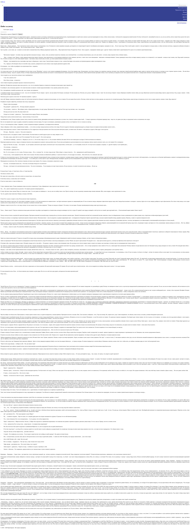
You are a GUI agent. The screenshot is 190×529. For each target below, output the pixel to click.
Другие (11, 29)
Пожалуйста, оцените (6, 34)
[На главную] (3, 1)
